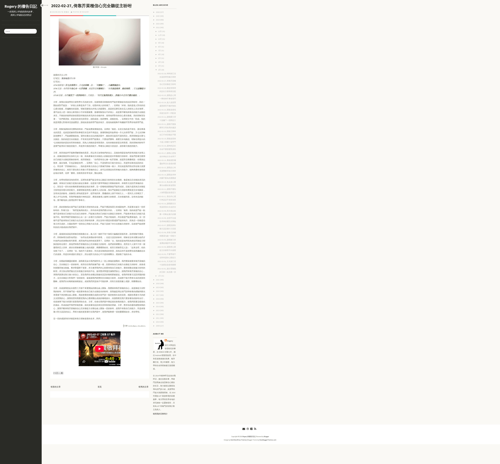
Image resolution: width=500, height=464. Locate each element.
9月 (159, 43)
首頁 (100, 387)
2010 (158, 322)
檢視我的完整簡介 (160, 414)
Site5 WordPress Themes (238, 440)
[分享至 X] (59, 373)
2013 (158, 310)
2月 (159, 70)
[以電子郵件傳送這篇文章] (54, 373)
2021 (158, 280)
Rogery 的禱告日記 (21, 6)
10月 (160, 39)
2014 (158, 306)
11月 (160, 35)
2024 (158, 20)
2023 (158, 24)
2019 (158, 287)
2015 (158, 303)
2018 (158, 291)
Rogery (170, 341)
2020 (158, 283)
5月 (159, 58)
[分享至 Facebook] (62, 373)
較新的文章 (56, 387)
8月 (159, 47)
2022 (158, 27)
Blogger (266, 436)
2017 (158, 295)
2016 (158, 299)
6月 (159, 54)
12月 (160, 31)
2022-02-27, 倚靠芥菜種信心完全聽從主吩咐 (91, 5)
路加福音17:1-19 (68, 78)
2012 (158, 314)
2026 (158, 12)
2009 (158, 326)
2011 (158, 318)
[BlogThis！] (57, 373)
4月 (159, 62)
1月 (159, 276)
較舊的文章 (143, 387)
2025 (158, 16)
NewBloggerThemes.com (268, 440)
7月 (159, 50)
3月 (159, 66)
